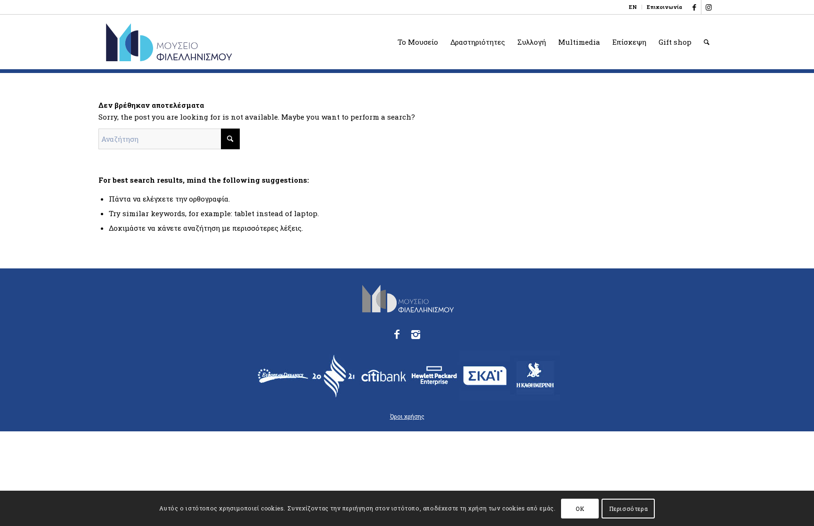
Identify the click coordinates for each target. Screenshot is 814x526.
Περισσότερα (628, 508)
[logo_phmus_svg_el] (203, 42)
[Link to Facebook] (694, 7)
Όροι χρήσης (407, 416)
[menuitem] (633, 7)
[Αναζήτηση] (707, 42)
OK (580, 508)
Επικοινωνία (664, 6)
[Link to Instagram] (708, 7)
